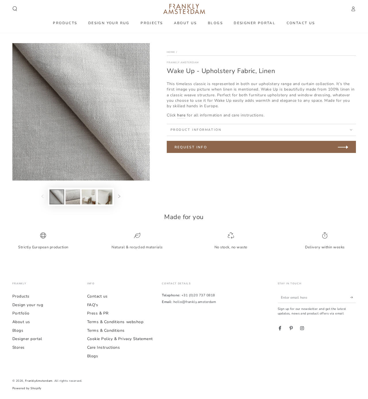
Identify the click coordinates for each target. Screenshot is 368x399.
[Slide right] (119, 196)
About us (21, 322)
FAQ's (92, 305)
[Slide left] (42, 196)
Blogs (18, 330)
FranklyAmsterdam (39, 381)
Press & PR (98, 313)
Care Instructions (103, 347)
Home (171, 52)
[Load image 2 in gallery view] (73, 196)
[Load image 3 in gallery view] (89, 196)
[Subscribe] (353, 297)
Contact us (97, 296)
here (181, 115)
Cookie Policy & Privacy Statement (120, 339)
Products (21, 296)
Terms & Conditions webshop (115, 322)
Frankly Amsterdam (183, 62)
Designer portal (27, 339)
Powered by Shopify (26, 388)
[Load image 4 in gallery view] (105, 196)
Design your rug (27, 305)
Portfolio (21, 313)
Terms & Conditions (106, 330)
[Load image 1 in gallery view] (56, 196)
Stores (18, 347)
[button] (15, 8)
